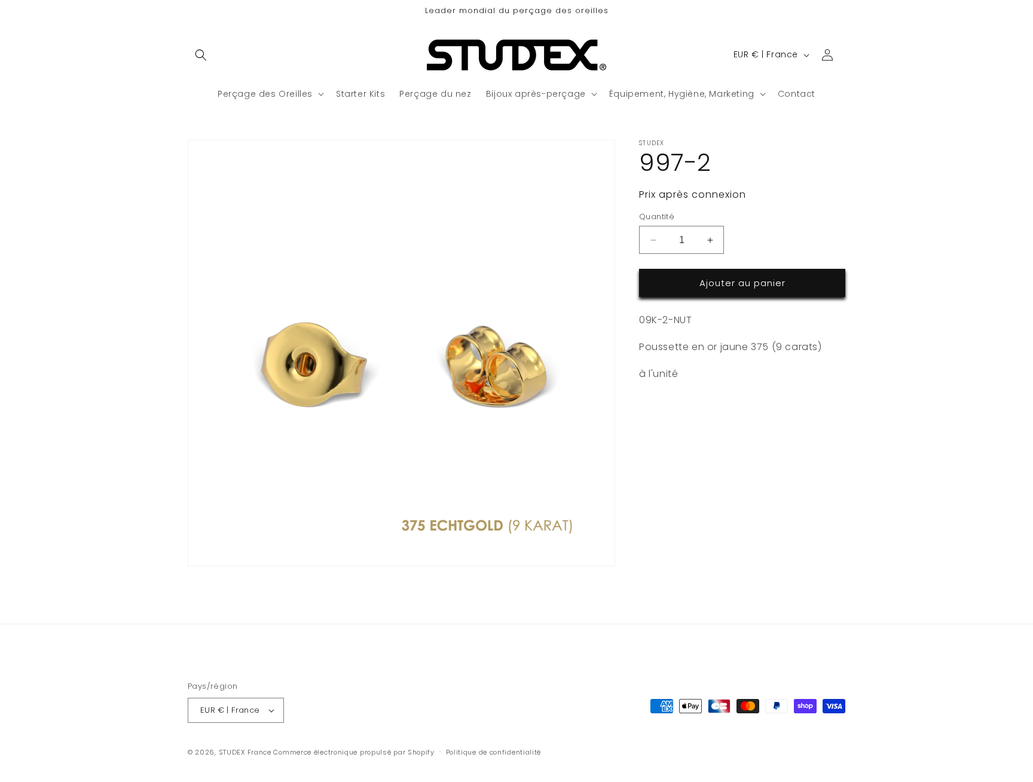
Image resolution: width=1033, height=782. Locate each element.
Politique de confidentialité (494, 752)
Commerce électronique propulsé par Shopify (353, 752)
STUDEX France (245, 752)
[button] (201, 55)
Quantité (656, 216)
